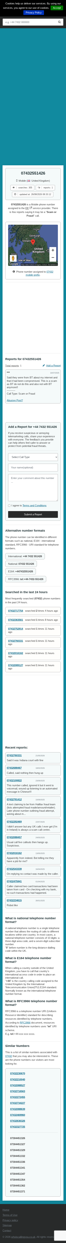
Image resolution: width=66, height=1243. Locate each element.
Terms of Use (10, 1215)
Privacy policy (10, 1220)
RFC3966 (25, 1022)
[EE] (30, 208)
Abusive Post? (15, 400)
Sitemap (7, 1225)
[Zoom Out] (52, 258)
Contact (7, 1230)
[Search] (59, 22)
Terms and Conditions (35, 505)
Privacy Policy (34, 12)
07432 (8, 1056)
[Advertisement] (33, 63)
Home (6, 1209)
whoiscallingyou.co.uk (23, 1236)
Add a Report (53, 365)
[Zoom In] (52, 250)
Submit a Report (33, 514)
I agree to (29, 505)
